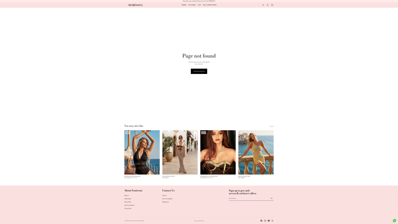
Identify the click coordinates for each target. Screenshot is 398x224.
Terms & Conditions (129, 205)
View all (272, 126)
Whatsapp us (165, 202)
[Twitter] (272, 220)
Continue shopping (199, 71)
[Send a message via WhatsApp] (394, 220)
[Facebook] (261, 220)
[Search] (263, 5)
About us (126, 195)
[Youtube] (269, 220)
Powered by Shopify (139, 220)
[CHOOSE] (156, 171)
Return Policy (127, 202)
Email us (164, 195)
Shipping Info (127, 198)
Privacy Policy (128, 208)
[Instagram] (265, 220)
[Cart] (272, 5)
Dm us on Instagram (167, 198)
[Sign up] (271, 198)
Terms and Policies (199, 221)
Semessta (130, 220)
